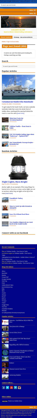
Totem (4, 303)
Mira (3, 291)
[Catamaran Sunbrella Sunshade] (18, 98)
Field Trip (4, 281)
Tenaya (4, 301)
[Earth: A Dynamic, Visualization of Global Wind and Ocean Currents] (5, 354)
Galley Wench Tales (7, 285)
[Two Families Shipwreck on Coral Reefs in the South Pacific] (5, 225)
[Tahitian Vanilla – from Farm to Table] (5, 129)
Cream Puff (5, 277)
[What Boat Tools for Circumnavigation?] (5, 121)
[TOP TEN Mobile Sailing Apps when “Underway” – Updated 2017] (5, 137)
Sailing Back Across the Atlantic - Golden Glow (15, 257)
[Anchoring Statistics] (5, 378)
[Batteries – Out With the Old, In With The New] (5, 324)
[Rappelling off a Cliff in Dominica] (5, 348)
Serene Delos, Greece (15, 332)
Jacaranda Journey (7, 287)
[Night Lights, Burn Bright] (18, 178)
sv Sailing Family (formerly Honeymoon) (13, 312)
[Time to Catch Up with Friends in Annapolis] (5, 209)
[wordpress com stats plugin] (5, 401)
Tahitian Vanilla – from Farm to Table (17, 251)
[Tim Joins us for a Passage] (5, 330)
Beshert (11, 363)
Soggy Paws (5, 305)
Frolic (3, 283)
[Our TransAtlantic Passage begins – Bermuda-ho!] (5, 145)
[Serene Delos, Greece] (5, 336)
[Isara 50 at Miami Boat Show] (5, 217)
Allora (3, 271)
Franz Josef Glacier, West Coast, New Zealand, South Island (20, 357)
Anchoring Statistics (15, 375)
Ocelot (4, 293)
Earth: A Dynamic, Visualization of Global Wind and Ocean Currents (21, 351)
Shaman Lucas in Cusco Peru (17, 369)
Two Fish (4, 307)
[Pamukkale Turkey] (5, 201)
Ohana (4, 295)
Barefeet (4, 273)
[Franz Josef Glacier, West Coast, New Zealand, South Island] (5, 360)
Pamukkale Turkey (16, 198)
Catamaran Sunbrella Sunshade (17, 102)
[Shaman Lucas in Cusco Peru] (5, 372)
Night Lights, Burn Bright (14, 182)
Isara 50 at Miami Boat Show (19, 214)
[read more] (20, 113)
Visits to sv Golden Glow (15, 401)
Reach (4, 297)
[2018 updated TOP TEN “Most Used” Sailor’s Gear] (5, 342)
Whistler (4, 310)
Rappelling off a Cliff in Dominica (19, 344)
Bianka (4, 275)
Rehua (4, 299)
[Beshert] (5, 366)
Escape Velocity (6, 279)
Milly (3, 289)
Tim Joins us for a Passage (16, 326)
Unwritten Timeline (7, 309)
